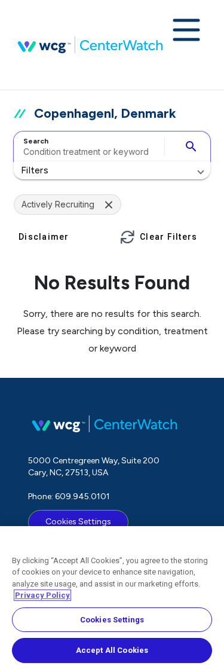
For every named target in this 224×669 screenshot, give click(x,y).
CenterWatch (90, 45)
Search (35, 141)
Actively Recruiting (58, 204)
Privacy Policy (42, 595)
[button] (112, 170)
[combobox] (87, 146)
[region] (112, 597)
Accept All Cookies (112, 650)
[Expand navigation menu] (186, 31)
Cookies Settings (78, 522)
